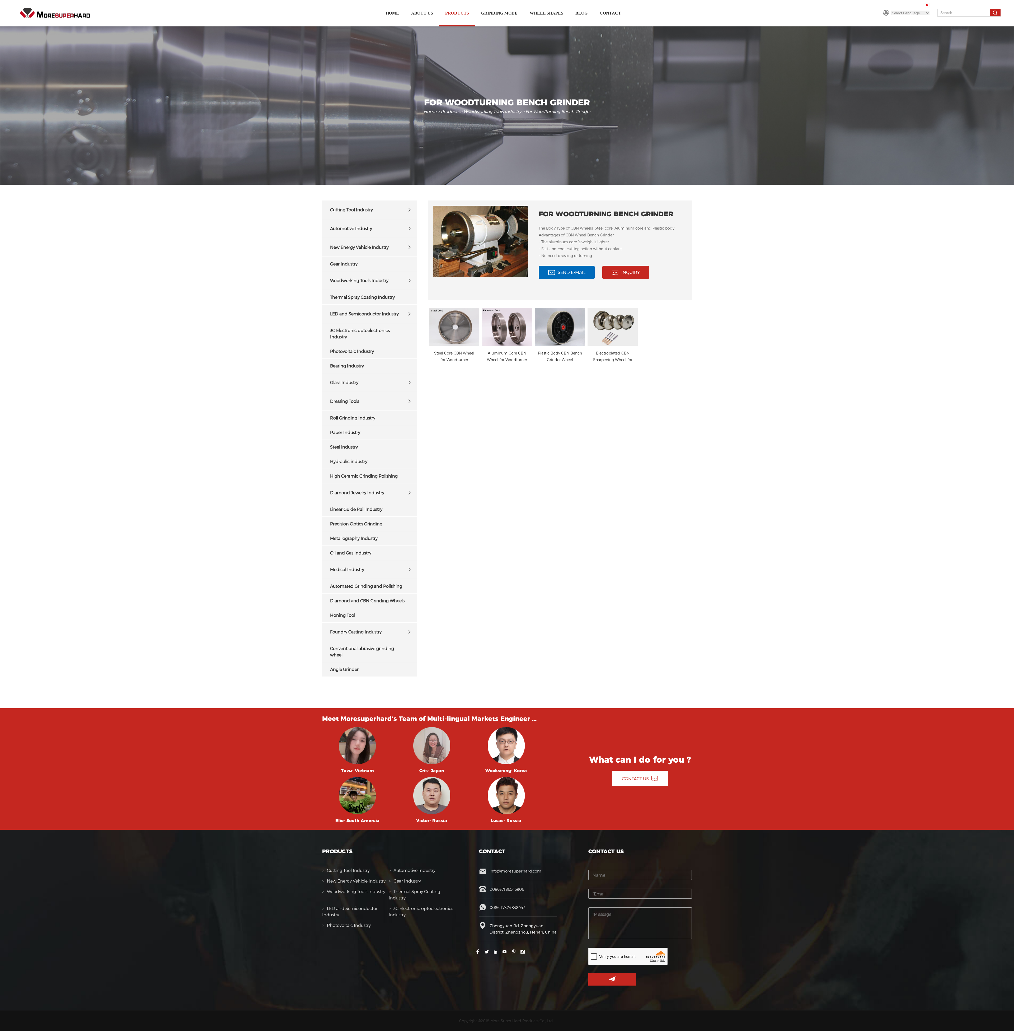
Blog (581, 13)
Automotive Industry (351, 228)
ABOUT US (422, 13)
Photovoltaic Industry (352, 351)
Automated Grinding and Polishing (366, 586)
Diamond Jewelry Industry (357, 492)
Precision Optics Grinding (356, 523)
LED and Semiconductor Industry (364, 313)
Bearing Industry (347, 365)
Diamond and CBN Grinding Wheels (367, 600)
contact (610, 13)
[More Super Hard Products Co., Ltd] (55, 13)
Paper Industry (345, 432)
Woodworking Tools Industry (492, 111)
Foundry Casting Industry (356, 631)
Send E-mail (571, 272)
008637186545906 (507, 889)
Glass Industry (344, 382)
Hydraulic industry (348, 461)
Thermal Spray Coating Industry (362, 297)
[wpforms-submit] (612, 979)
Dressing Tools (344, 401)
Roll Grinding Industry (352, 417)
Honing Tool (342, 615)
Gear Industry (344, 263)
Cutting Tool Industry (351, 209)
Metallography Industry (354, 538)
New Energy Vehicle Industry (359, 247)
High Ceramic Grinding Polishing (364, 475)
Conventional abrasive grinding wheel (362, 651)
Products (457, 13)
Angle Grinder (344, 669)
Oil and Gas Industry (350, 552)
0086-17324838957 (507, 907)
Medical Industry (347, 569)
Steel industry (344, 446)
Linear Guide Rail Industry (356, 509)
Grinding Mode (499, 13)
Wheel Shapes (546, 13)
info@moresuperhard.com (515, 871)
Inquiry (630, 272)
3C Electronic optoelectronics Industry (360, 333)
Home (392, 13)
